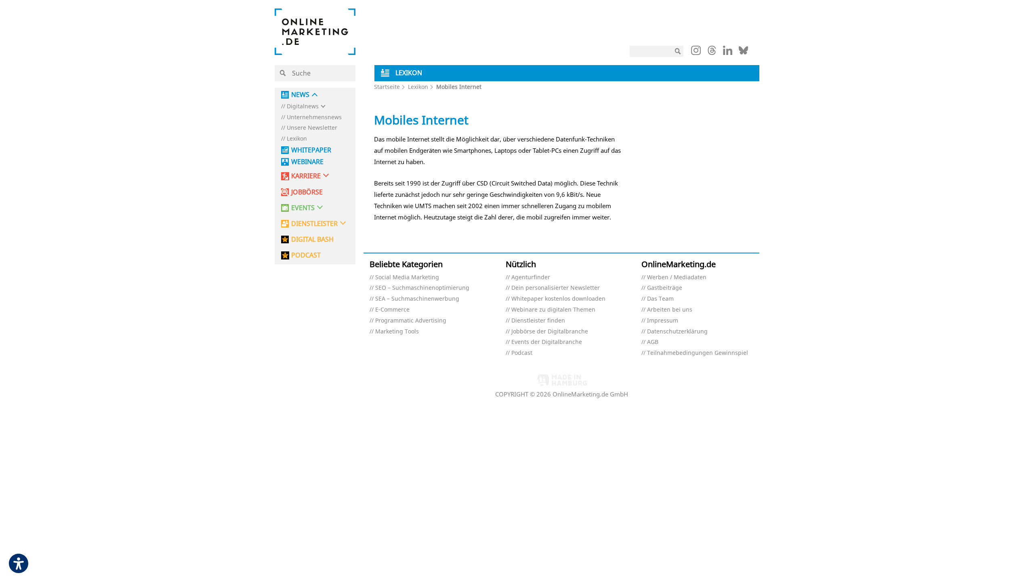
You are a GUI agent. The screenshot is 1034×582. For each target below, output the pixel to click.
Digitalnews (303, 106)
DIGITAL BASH (312, 239)
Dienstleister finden (538, 320)
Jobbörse (307, 192)
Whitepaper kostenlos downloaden (558, 298)
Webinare (307, 162)
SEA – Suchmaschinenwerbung (417, 298)
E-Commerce (392, 309)
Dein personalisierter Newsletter (555, 288)
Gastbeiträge (664, 288)
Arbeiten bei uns (669, 309)
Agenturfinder (530, 277)
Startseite (387, 87)
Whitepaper (311, 150)
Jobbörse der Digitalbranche (549, 331)
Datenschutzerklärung (677, 331)
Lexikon (297, 138)
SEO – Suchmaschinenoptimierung (422, 288)
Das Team (660, 298)
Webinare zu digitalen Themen (553, 309)
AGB (652, 342)
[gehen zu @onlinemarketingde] (712, 52)
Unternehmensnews (314, 117)
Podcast (521, 353)
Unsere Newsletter (312, 127)
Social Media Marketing (407, 277)
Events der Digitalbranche (546, 342)
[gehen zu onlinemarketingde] (696, 52)
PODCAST (306, 255)
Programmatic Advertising (410, 320)
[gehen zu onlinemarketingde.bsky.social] (743, 52)
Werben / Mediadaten (676, 277)
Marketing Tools (397, 331)
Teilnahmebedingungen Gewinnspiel (697, 353)
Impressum (662, 320)
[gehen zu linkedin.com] (727, 52)
